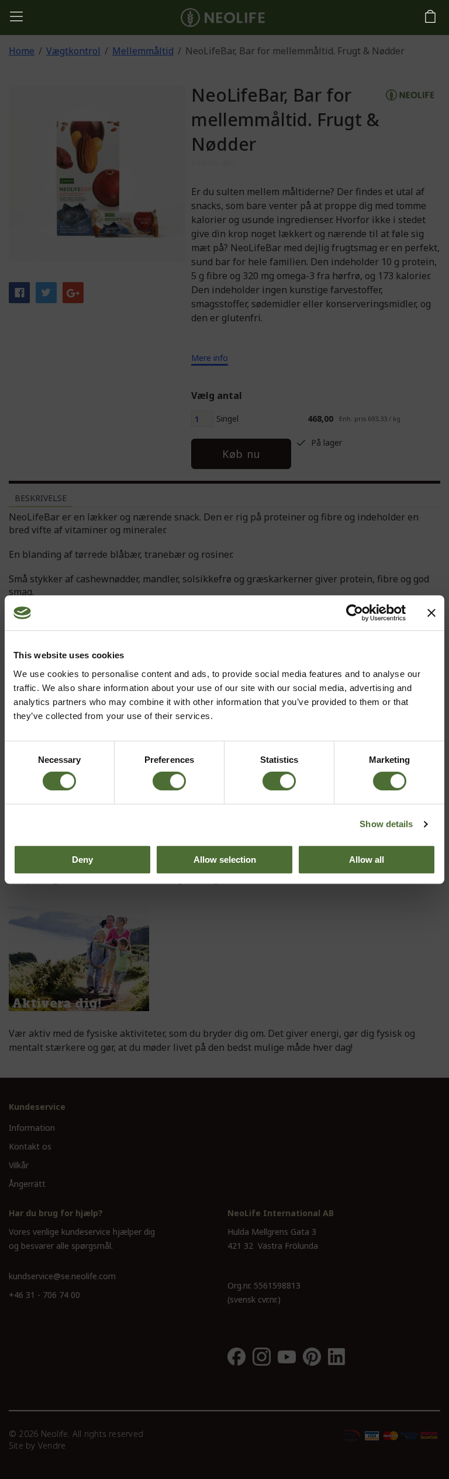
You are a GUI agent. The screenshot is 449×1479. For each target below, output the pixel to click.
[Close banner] (431, 613)
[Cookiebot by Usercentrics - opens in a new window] (354, 613)
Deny (82, 860)
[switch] (169, 781)
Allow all (366, 860)
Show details (386, 824)
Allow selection (225, 860)
